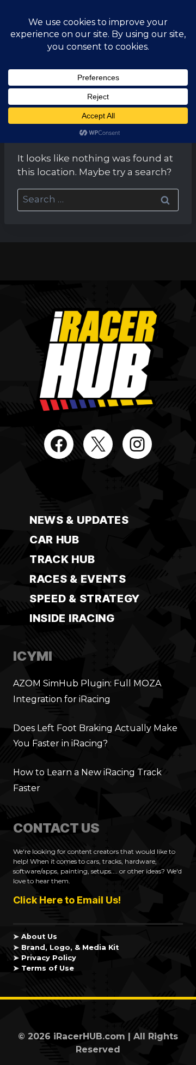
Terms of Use (47, 968)
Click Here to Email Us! (67, 900)
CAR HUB (54, 539)
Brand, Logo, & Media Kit (70, 947)
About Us (39, 936)
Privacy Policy (48, 958)
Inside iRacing (72, 618)
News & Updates (79, 519)
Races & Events (77, 578)
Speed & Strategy (84, 598)
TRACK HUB (62, 559)
